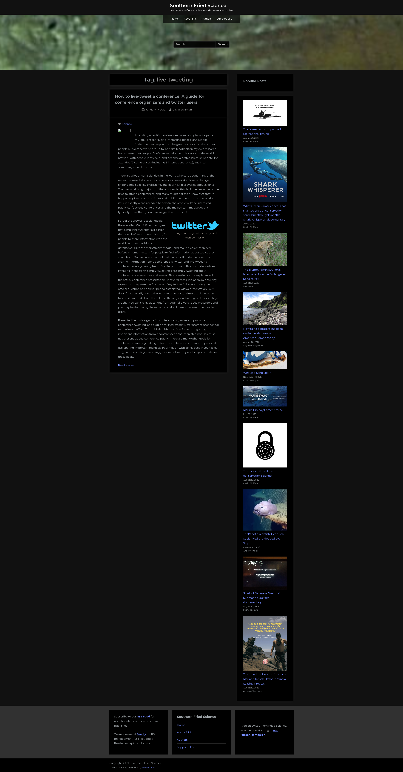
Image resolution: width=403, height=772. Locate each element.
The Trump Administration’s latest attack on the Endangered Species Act (264, 274)
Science (127, 123)
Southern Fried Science (198, 5)
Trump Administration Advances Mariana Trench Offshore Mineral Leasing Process (265, 679)
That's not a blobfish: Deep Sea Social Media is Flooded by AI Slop (263, 538)
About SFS (190, 18)
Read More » (126, 366)
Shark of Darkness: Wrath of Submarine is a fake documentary (261, 598)
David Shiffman (182, 109)
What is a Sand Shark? (258, 372)
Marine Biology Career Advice (263, 410)
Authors (207, 18)
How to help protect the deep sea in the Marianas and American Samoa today (263, 333)
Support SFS (224, 18)
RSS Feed (143, 716)
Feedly (141, 734)
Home (175, 18)
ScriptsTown (148, 767)
